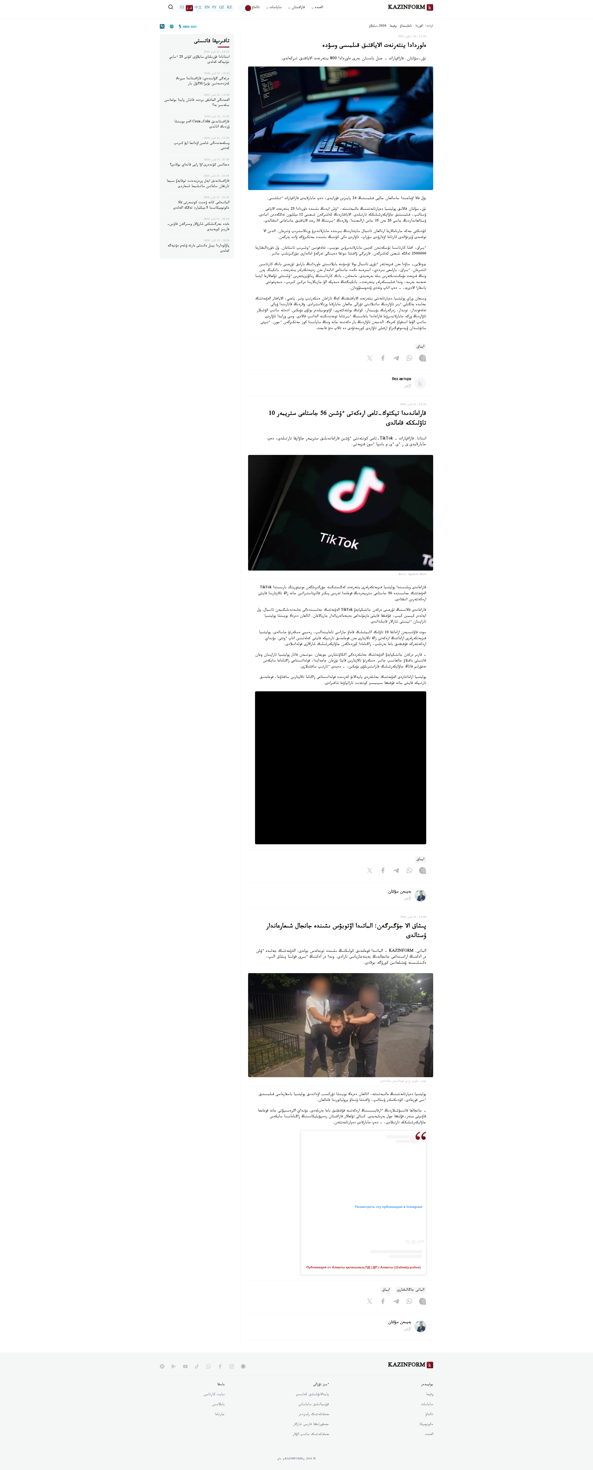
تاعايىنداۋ (406, 26)
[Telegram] (396, 359)
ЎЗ (182, 8)
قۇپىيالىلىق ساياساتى (313, 1404)
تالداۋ (256, 8)
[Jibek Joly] (186, 26)
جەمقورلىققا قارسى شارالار (311, 1424)
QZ (221, 8)
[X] (369, 359)
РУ (214, 8)
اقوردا (419, 26)
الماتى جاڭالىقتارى (410, 1290)
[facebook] (220, 1366)
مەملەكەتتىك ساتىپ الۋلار (311, 1434)
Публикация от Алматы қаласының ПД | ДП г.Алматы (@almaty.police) (363, 1267)
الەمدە (429, 1434)
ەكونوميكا (426, 1424)
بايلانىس (218, 1404)
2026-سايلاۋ (377, 26)
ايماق (420, 347)
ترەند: (429, 26)
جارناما (220, 1414)
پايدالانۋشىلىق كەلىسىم (312, 1394)
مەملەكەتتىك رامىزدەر (314, 1414)
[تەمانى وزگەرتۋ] (245, 8)
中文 (198, 8)
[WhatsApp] (409, 359)
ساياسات (427, 1404)
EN (207, 8)
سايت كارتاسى (214, 1394)
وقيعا (393, 26)
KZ (229, 8)
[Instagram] (422, 359)
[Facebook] (383, 359)
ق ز (189, 8)
